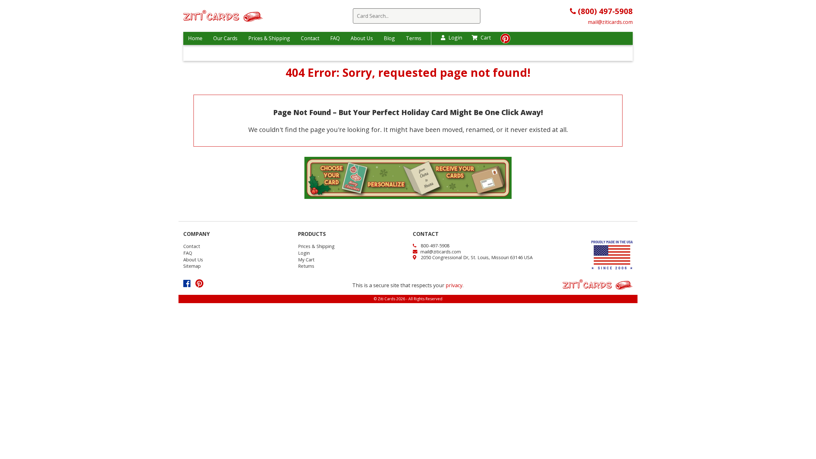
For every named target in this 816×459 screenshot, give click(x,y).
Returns (306, 266)
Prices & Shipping (269, 38)
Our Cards (225, 38)
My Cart (306, 260)
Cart (486, 37)
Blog (389, 38)
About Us (362, 38)
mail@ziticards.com (610, 22)
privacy (454, 285)
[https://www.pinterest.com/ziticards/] (505, 40)
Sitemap (192, 266)
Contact (310, 38)
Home (195, 38)
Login (455, 37)
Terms (413, 38)
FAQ (335, 38)
